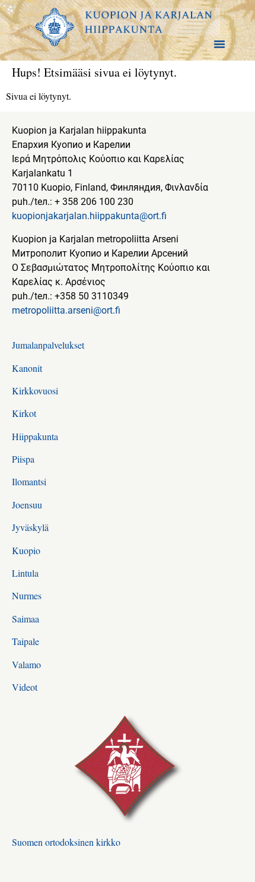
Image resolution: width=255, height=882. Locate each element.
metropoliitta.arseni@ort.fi (66, 310)
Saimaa (25, 618)
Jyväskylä (30, 527)
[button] (219, 44)
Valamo (26, 664)
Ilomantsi (29, 481)
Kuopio (26, 550)
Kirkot (24, 413)
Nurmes (27, 595)
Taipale (25, 641)
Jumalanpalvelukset (48, 345)
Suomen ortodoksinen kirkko (66, 842)
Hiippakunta (35, 436)
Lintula (25, 573)
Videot (24, 687)
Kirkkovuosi (35, 390)
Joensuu (27, 504)
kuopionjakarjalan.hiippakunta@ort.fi (89, 216)
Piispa (23, 459)
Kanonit (27, 368)
